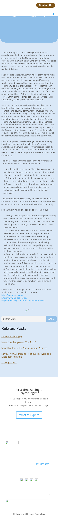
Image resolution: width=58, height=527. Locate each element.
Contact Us (45, 5)
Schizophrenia (8, 362)
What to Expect (29, 415)
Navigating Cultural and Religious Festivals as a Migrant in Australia (26, 355)
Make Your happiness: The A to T (18, 342)
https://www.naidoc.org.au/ (14, 298)
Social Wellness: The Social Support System (24, 348)
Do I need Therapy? (11, 336)
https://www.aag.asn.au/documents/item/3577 (23, 300)
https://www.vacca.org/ (12, 295)
